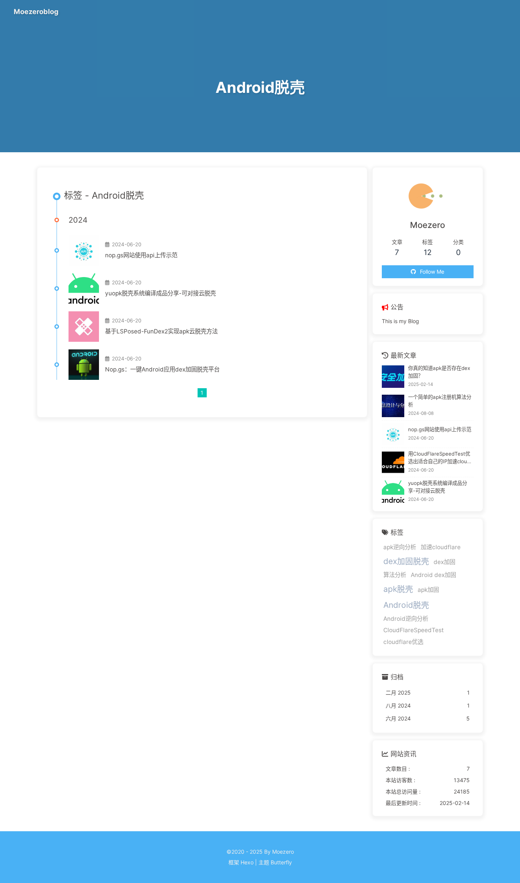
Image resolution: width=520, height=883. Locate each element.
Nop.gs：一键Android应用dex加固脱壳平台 (162, 369)
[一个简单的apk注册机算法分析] (393, 406)
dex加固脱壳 (406, 561)
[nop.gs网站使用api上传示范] (84, 250)
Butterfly (281, 862)
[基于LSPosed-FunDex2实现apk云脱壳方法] (84, 326)
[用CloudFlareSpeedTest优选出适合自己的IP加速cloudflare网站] (393, 462)
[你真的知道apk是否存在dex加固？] (393, 376)
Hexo (247, 862)
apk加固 (428, 589)
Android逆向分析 (405, 618)
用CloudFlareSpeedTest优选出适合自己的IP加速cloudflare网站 (440, 458)
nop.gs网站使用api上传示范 (141, 255)
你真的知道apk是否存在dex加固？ (439, 372)
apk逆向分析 (399, 547)
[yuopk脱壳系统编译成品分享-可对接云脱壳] (84, 288)
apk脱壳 (398, 589)
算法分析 (394, 575)
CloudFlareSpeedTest (413, 630)
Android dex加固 (433, 575)
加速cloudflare (441, 547)
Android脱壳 (406, 605)
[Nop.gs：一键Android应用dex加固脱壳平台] (84, 364)
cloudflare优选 (403, 642)
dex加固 (444, 562)
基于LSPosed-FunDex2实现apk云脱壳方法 (161, 331)
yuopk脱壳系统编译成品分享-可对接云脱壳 (160, 293)
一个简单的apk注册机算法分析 (439, 401)
